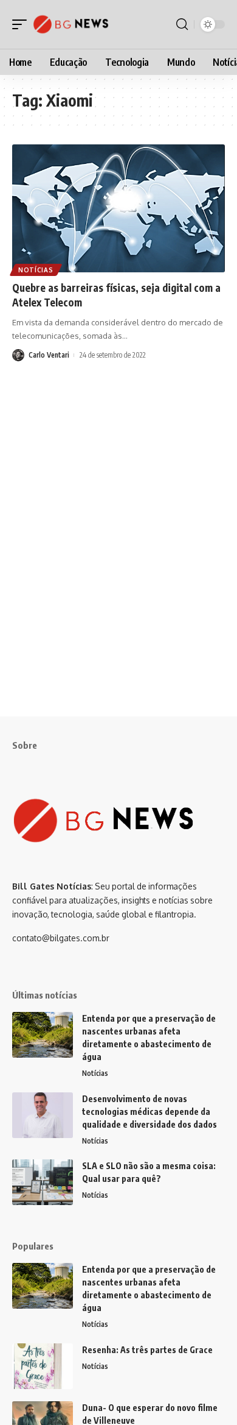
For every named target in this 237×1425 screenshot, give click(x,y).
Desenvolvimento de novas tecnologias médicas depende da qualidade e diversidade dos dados (149, 1112)
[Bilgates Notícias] (71, 24)
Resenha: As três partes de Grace (147, 1350)
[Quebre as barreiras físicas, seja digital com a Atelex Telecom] (118, 208)
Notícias (35, 270)
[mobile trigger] (22, 24)
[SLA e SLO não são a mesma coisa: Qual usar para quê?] (42, 1182)
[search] (182, 24)
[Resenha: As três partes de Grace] (42, 1366)
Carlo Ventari (49, 354)
